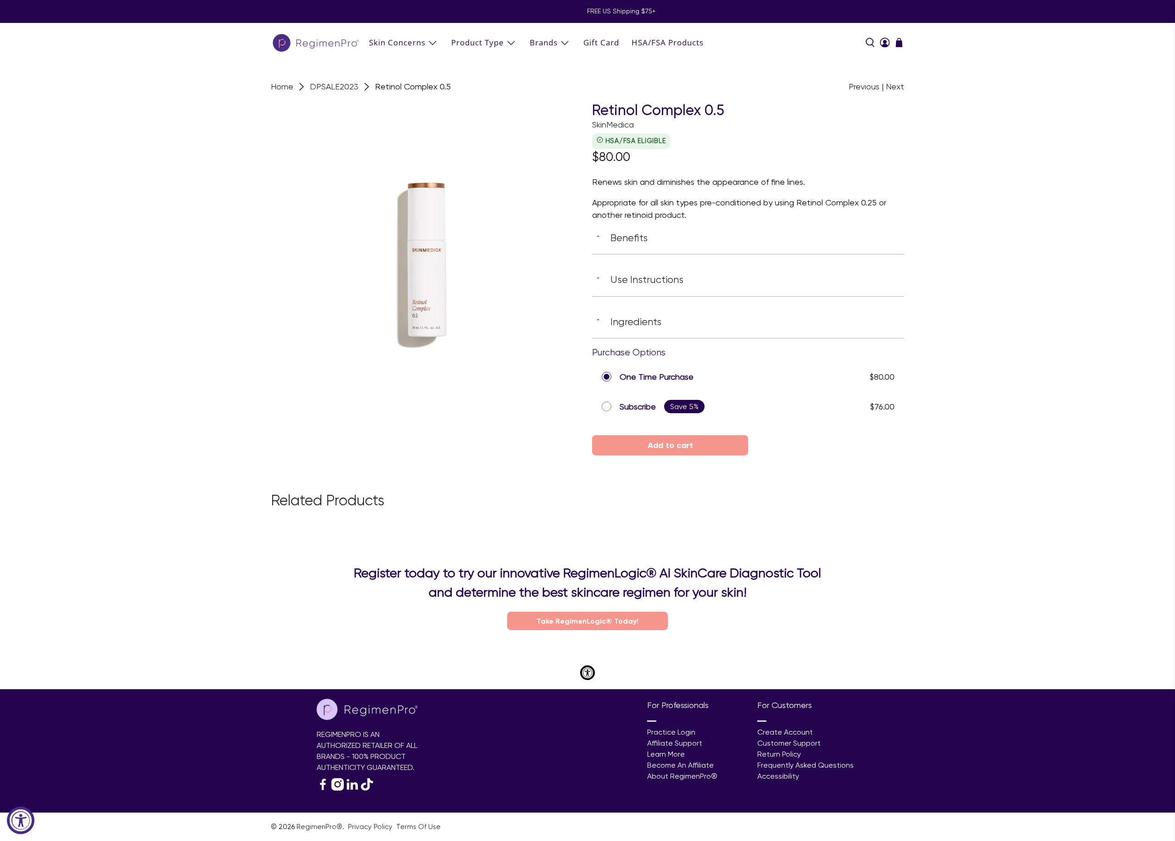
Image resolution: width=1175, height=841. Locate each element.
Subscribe (638, 406)
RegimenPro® (319, 827)
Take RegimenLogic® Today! (587, 620)
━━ (651, 721)
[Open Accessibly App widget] (587, 672)
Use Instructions (640, 279)
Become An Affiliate (680, 765)
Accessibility (778, 776)
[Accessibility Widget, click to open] (20, 820)
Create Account (785, 732)
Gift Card (601, 42)
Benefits (622, 237)
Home (282, 87)
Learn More (666, 754)
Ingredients (629, 321)
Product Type (477, 42)
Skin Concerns (397, 42)
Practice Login (671, 732)
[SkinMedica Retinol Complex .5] (427, 258)
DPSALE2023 (334, 87)
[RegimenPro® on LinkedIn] (352, 788)
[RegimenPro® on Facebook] (323, 788)
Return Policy (779, 754)
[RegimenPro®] (317, 42)
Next (895, 86)
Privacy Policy (371, 827)
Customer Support (789, 743)
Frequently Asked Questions (805, 765)
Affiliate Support (674, 743)
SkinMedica (613, 124)
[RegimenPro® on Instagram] (337, 788)
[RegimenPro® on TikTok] (367, 788)
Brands (544, 42)
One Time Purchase (657, 377)
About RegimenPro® (682, 776)
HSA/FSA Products (668, 42)
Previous (864, 86)
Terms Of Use (418, 827)
